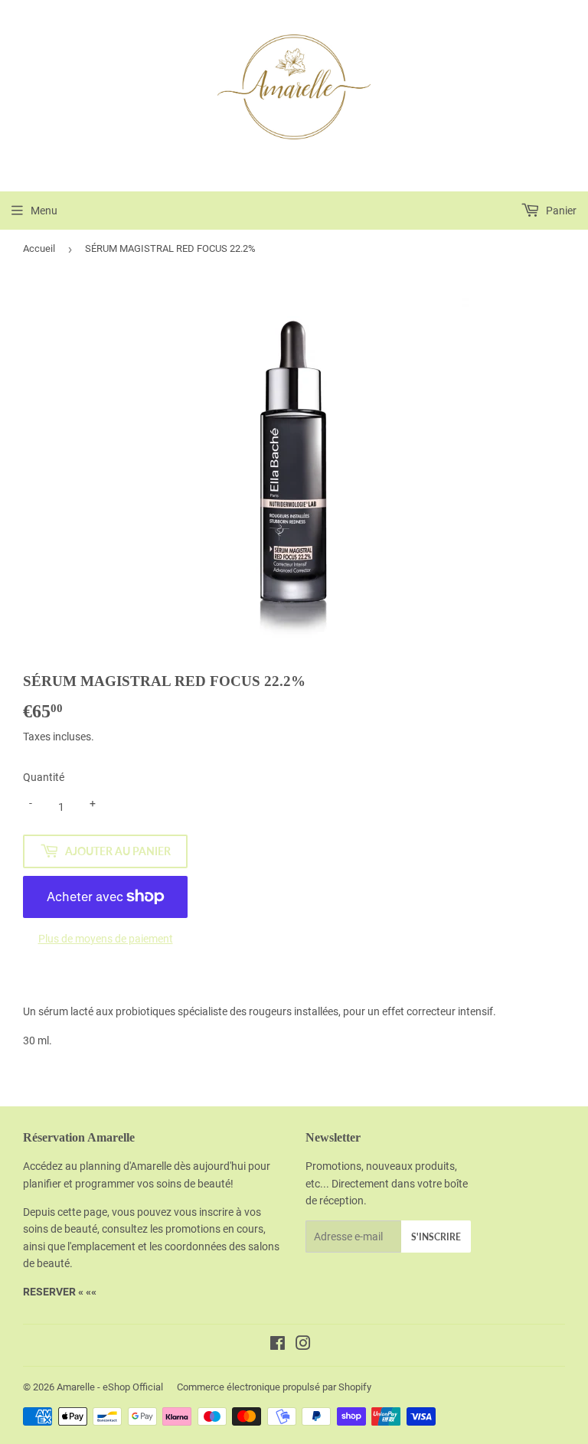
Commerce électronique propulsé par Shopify (274, 1387)
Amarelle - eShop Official (110, 1387)
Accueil (39, 248)
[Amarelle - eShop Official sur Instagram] (303, 1345)
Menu (44, 210)
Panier (560, 210)
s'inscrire (436, 1237)
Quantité (43, 777)
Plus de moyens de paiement (105, 939)
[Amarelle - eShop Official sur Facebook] (278, 1345)
